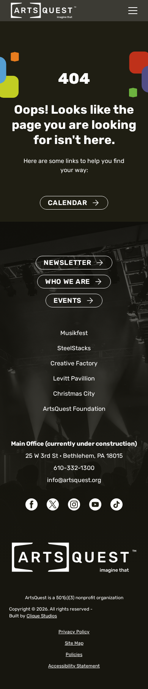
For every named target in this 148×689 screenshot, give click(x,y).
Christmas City (74, 393)
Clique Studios (42, 616)
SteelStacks (74, 348)
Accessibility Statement (74, 666)
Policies (74, 654)
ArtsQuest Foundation (74, 408)
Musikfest (74, 333)
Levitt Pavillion (74, 378)
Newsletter (67, 262)
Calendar (67, 203)
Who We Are (67, 281)
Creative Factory (74, 363)
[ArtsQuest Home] (43, 10)
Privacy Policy (74, 631)
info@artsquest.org (74, 480)
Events (68, 300)
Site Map (74, 643)
